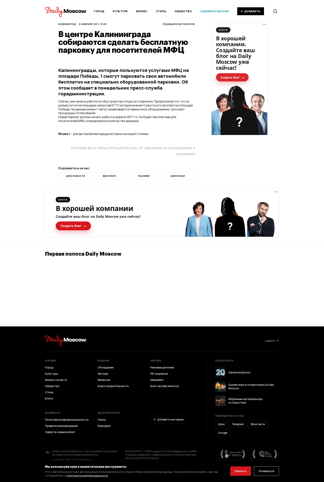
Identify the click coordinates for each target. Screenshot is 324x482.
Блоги (49, 398)
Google (222, 433)
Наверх (270, 341)
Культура (120, 11)
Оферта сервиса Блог (60, 432)
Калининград (67, 24)
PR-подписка (159, 374)
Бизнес (142, 11)
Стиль (161, 11)
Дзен (221, 424)
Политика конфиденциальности (66, 420)
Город (99, 11)
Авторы (103, 374)
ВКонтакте (258, 424)
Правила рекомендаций (61, 426)
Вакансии (104, 380)
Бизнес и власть (56, 380)
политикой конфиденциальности (87, 475)
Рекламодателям (162, 367)
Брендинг (104, 426)
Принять (240, 471)
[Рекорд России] (265, 454)
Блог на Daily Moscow (164, 386)
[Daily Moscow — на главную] (65, 340)
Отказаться (266, 471)
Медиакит (157, 380)
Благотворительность (113, 386)
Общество (183, 11)
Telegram (238, 424)
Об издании (105, 367)
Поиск (102, 420)
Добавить (252, 11)
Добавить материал (170, 419)
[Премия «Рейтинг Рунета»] (233, 454)
